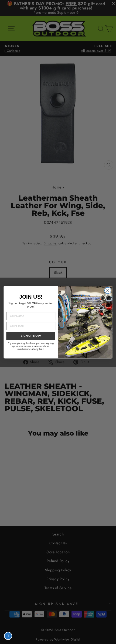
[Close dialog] (108, 290)
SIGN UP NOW (31, 336)
